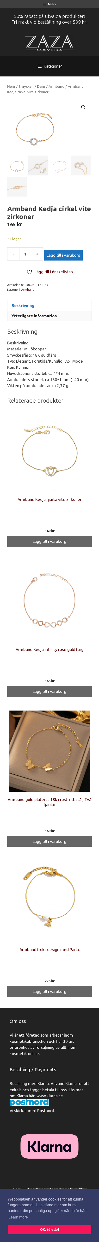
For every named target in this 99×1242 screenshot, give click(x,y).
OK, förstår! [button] (49, 1229)
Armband (56, 86)
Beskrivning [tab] (23, 305)
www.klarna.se (50, 1095)
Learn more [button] (18, 1217)
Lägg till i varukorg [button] (49, 541)
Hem (11, 86)
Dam (41, 86)
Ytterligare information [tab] (34, 315)
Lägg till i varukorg (63, 255)
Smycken (26, 86)
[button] (83, 107)
